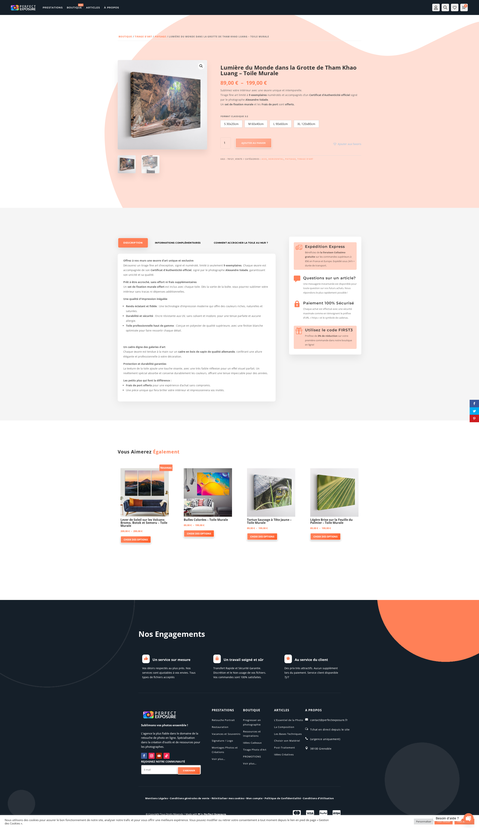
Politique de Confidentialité (283, 798)
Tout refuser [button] (443, 821)
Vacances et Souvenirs (226, 734)
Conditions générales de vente (190, 798)
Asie (264, 159)
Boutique (125, 36)
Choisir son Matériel (287, 740)
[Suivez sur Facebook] (144, 756)
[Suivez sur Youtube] (159, 756)
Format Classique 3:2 (234, 116)
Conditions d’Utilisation (318, 798)
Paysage (160, 36)
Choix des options (136, 539)
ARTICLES (93, 7)
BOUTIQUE (74, 7)
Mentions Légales (156, 798)
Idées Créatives (284, 754)
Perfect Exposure (215, 814)
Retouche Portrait (223, 720)
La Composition (284, 727)
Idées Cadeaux (252, 742)
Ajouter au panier (253, 143)
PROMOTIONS (252, 756)
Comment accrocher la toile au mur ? (241, 242)
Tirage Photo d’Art (254, 749)
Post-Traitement (284, 747)
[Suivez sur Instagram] (152, 756)
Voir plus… (218, 759)
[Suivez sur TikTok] (167, 756)
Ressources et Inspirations (252, 734)
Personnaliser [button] (423, 821)
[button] (201, 66)
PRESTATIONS (53, 7)
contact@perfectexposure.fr (329, 720)
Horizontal (276, 159)
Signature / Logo (222, 740)
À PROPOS (111, 7)
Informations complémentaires (178, 242)
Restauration (220, 727)
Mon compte (254, 798)
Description (133, 242)
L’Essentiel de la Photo (288, 720)
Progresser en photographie (252, 722)
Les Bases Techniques (288, 734)
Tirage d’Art (143, 36)
